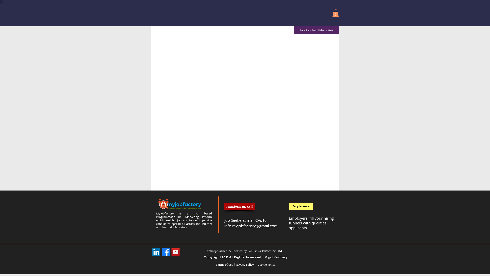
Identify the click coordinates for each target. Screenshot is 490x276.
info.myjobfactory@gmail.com (251, 225)
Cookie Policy (266, 264)
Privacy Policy (245, 264)
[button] (335, 13)
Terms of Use (224, 264)
